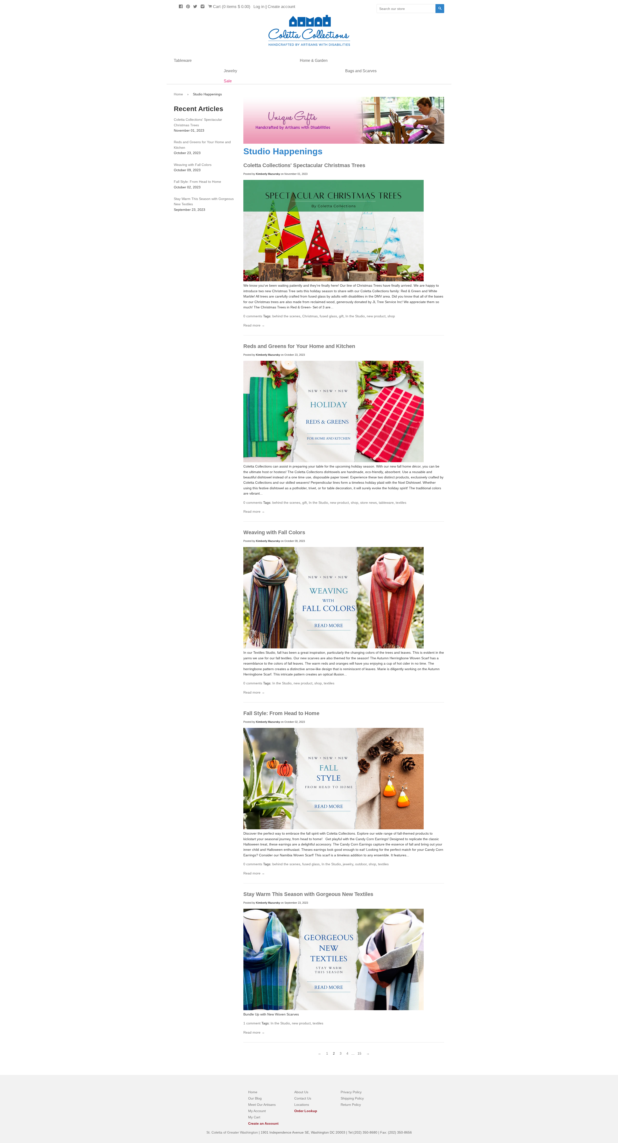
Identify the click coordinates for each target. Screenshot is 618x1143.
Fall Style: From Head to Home (281, 713)
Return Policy (351, 1105)
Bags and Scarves (361, 71)
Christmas (310, 316)
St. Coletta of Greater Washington (232, 1132)
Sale (228, 81)
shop (391, 316)
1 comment (251, 1023)
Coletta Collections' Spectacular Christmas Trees (304, 165)
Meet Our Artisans (262, 1105)
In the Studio (355, 316)
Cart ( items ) (231, 6)
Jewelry (230, 71)
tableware (386, 502)
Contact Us (302, 1098)
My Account (257, 1111)
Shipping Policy (352, 1098)
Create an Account (263, 1123)
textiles (401, 502)
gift (341, 316)
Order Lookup (305, 1111)
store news (368, 502)
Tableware (183, 60)
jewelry (348, 864)
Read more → (254, 325)
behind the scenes (286, 316)
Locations (301, 1105)
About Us (301, 1092)
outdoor (361, 864)
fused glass (328, 316)
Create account (281, 6)
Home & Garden (314, 60)
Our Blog (255, 1098)
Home (178, 94)
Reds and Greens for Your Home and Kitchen (299, 346)
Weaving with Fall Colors (274, 532)
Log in (258, 6)
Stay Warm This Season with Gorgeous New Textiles (308, 894)
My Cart (254, 1117)
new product (376, 316)
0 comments (252, 316)
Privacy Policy (351, 1092)
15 (359, 1053)
